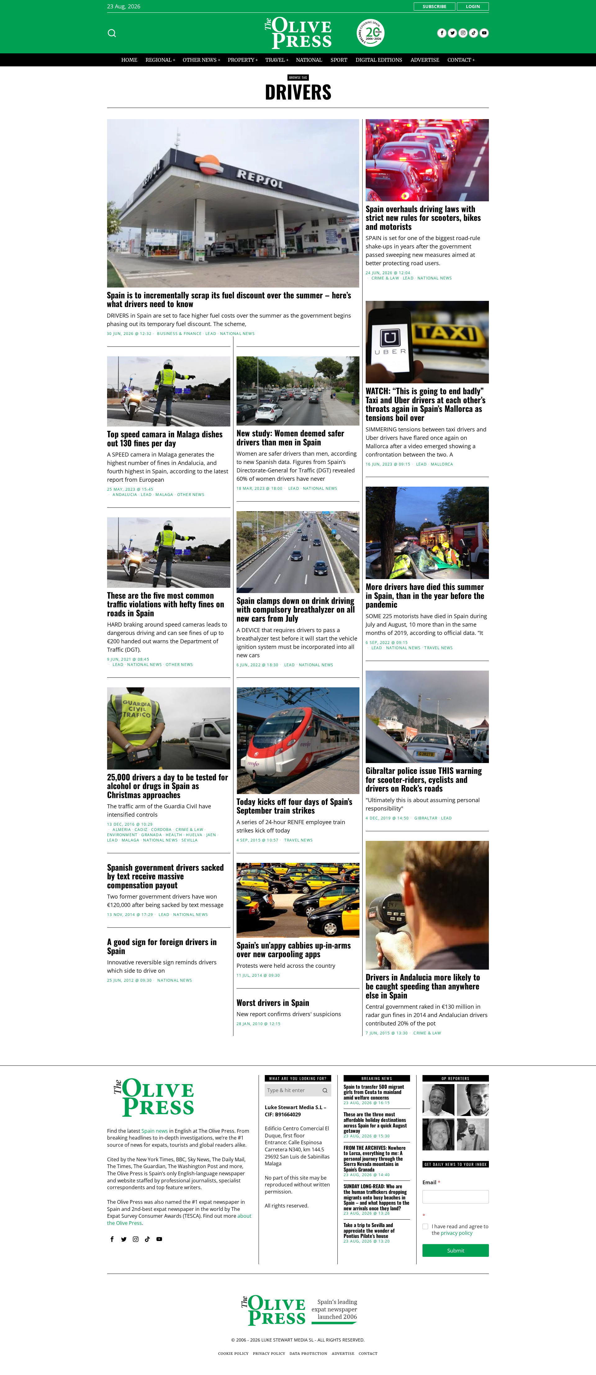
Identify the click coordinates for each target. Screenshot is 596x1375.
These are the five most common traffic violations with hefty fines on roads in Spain (165, 604)
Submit (455, 1250)
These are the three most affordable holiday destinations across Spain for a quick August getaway (375, 1122)
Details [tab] (298, 639)
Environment (122, 835)
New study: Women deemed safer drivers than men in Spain (290, 437)
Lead (210, 333)
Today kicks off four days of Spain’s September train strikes (294, 806)
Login (473, 6)
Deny (208, 747)
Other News (191, 494)
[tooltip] (442, 33)
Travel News (438, 647)
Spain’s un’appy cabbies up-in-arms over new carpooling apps (294, 949)
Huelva (194, 835)
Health (174, 835)
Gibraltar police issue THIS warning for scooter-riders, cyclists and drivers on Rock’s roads (424, 779)
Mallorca (442, 464)
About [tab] (391, 639)
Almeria (122, 829)
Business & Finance (179, 333)
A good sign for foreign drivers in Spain (162, 946)
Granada (151, 835)
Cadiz (141, 829)
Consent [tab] (205, 639)
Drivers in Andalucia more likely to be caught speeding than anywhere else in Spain (423, 986)
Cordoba (161, 829)
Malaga (164, 494)
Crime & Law (385, 278)
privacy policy (456, 1233)
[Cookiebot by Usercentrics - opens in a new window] (404, 619)
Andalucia (125, 494)
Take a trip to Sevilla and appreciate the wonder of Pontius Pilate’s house (369, 1230)
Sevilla (190, 840)
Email (431, 1182)
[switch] (263, 718)
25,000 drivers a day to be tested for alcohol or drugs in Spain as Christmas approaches (167, 786)
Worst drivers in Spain (273, 1002)
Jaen (211, 835)
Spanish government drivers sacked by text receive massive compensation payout (165, 876)
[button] (325, 1090)
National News (237, 333)
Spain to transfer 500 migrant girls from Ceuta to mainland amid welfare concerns (374, 1092)
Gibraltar (425, 818)
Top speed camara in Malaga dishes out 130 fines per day (165, 438)
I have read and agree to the (460, 1229)
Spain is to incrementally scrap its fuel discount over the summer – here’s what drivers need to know (229, 299)
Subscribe (434, 6)
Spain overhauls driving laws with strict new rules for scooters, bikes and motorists (423, 217)
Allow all (387, 747)
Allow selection (298, 747)
